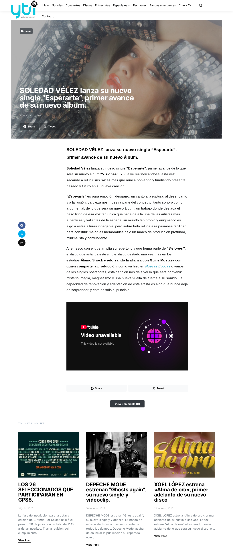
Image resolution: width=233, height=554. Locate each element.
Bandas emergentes (162, 5)
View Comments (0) (127, 403)
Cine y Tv (185, 5)
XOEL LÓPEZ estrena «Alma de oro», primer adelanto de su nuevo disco (181, 492)
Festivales (140, 5)
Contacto (48, 16)
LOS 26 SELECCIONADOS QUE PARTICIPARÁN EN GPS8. (45, 492)
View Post (24, 540)
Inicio (45, 5)
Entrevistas (102, 5)
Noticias (57, 5)
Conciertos (73, 5)
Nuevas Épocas (158, 266)
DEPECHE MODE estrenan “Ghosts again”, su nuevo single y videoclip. (116, 492)
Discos (87, 5)
